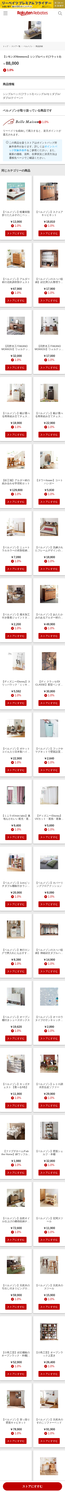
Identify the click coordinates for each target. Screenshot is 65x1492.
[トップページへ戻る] (32, 13)
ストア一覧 (15, 46)
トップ (5, 46)
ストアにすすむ (32, 1486)
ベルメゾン (27, 46)
